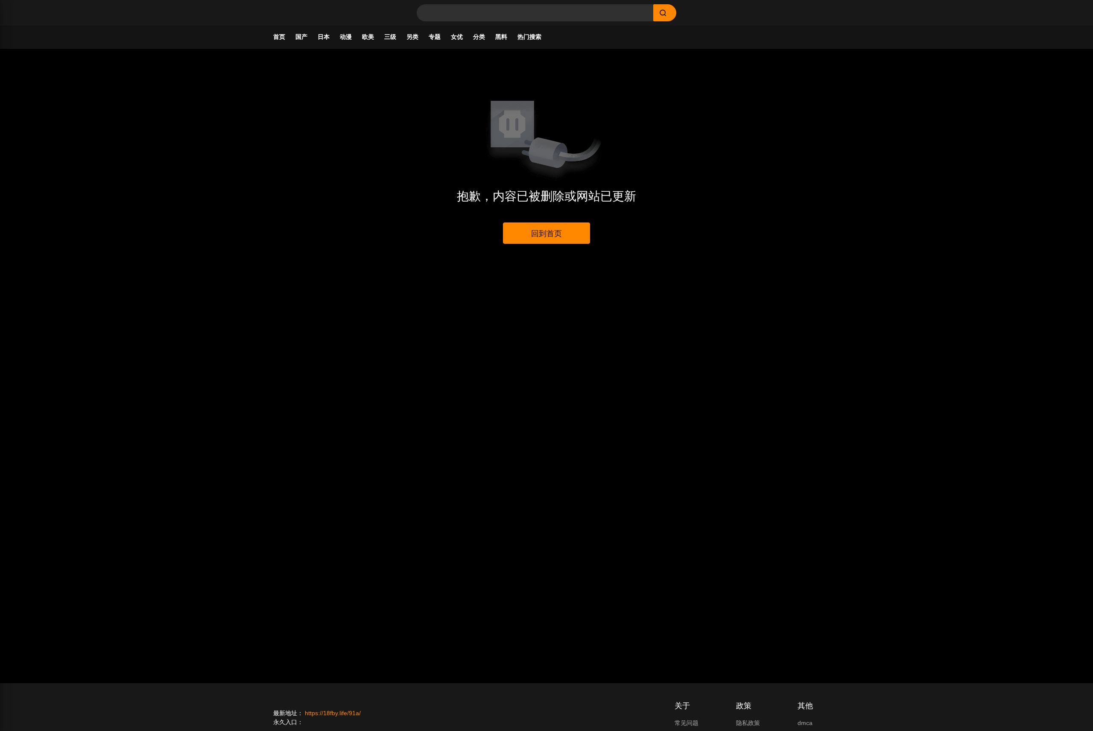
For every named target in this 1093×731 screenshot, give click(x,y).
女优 (457, 36)
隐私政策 (748, 722)
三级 (390, 36)
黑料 (501, 36)
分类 (479, 36)
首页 (279, 36)
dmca (805, 722)
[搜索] (664, 12)
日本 (324, 36)
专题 (435, 36)
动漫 (346, 36)
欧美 (368, 36)
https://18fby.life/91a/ (333, 713)
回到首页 (546, 233)
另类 (412, 36)
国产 (301, 36)
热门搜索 (529, 36)
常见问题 (686, 722)
